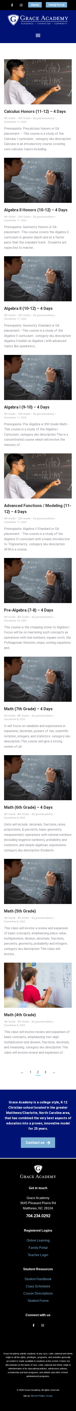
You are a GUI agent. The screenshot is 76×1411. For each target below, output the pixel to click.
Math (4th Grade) (20, 1014)
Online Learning (38, 1240)
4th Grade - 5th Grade (16, 917)
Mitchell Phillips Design (42, 1396)
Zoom (32, 81)
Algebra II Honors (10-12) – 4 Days (35, 209)
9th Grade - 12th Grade (17, 118)
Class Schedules (38, 1286)
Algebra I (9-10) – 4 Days (26, 407)
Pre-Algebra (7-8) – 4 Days (28, 610)
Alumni (35, 4)
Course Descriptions (38, 1293)
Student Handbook (38, 1279)
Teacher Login (38, 1255)
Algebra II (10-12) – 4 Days (28, 308)
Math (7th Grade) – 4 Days (28, 708)
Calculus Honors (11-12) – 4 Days (35, 111)
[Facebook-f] (12, 5)
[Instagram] (21, 5)
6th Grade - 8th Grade (16, 616)
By (43, 118)
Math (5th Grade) (20, 911)
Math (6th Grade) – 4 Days (28, 807)
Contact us (35, 1142)
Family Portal (56, 4)
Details (43, 81)
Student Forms (38, 1300)
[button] (38, 35)
